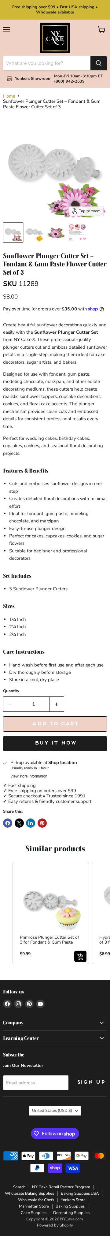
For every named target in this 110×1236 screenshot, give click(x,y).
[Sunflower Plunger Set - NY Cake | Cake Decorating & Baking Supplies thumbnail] (34, 232)
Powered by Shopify (55, 1225)
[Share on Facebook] (7, 823)
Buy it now (55, 743)
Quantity (11, 691)
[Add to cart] (80, 956)
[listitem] (50, 913)
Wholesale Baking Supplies (29, 1193)
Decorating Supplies (71, 1213)
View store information (28, 776)
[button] (6, 913)
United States (52, 1110)
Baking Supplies (70, 1206)
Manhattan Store (34, 1206)
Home (9, 96)
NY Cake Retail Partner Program (61, 1187)
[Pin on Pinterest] (42, 823)
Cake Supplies (33, 1213)
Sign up (91, 1082)
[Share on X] (19, 823)
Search (19, 1187)
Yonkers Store (73, 1200)
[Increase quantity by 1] (57, 704)
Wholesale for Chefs (36, 1200)
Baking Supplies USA (80, 1193)
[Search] (98, 63)
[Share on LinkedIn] (30, 823)
